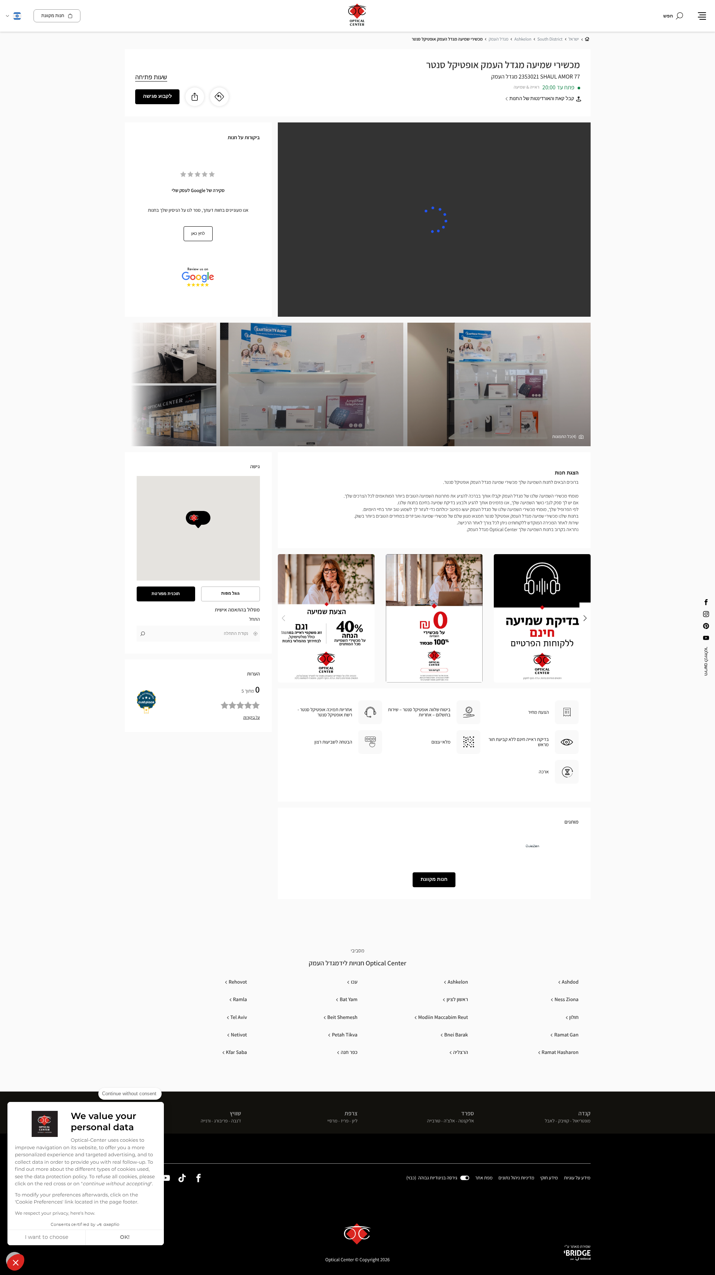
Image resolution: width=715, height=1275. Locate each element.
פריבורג (221, 1121)
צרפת (351, 1113)
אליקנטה (466, 1121)
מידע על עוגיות (577, 1178)
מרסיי (332, 1121)
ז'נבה (236, 1121)
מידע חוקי (549, 1178)
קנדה (584, 1113)
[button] (16, 1262)
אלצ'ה (449, 1121)
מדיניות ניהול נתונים (516, 1178)
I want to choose (46, 1237)
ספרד (467, 1113)
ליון (355, 1121)
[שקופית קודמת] (585, 618)
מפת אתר (484, 1178)
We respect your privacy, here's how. (55, 1213)
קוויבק (563, 1121)
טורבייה (434, 1121)
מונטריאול (582, 1121)
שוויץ (235, 1113)
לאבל (550, 1121)
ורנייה (206, 1121)
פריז (345, 1121)
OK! (125, 1237)
